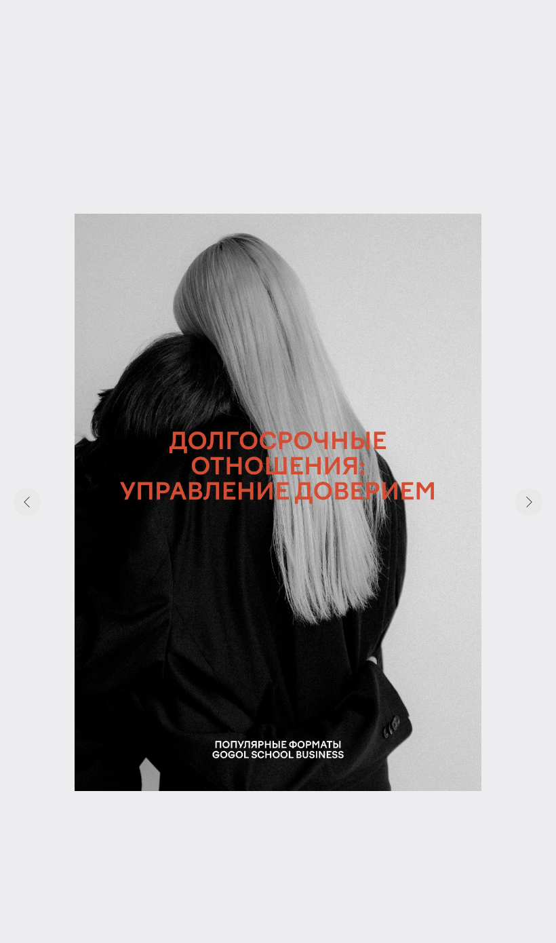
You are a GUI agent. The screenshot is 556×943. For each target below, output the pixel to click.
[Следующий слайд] (528, 502)
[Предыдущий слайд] (27, 502)
